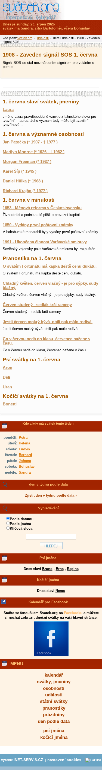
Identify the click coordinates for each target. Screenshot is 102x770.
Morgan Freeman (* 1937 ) (27, 161)
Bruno (47, 569)
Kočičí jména (48, 580)
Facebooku (73, 613)
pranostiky (53, 708)
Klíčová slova (21, 528)
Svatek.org (25, 38)
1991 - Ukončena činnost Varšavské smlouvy (45, 242)
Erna (60, 569)
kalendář (54, 675)
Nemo (60, 591)
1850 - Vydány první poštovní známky (38, 225)
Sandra (25, 472)
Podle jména (20, 524)
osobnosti (53, 688)
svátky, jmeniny (53, 681)
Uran (7, 387)
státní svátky (53, 701)
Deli (6, 377)
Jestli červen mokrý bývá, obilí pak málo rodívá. (47, 322)
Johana (25, 461)
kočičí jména (53, 737)
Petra (23, 437)
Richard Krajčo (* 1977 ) (25, 191)
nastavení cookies (64, 760)
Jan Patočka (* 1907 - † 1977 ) (30, 142)
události (54, 694)
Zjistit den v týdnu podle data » (51, 495)
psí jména (53, 730)
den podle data (54, 721)
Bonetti (10, 404)
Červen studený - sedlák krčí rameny (37, 305)
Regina (73, 569)
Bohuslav (27, 466)
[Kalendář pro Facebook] (51, 655)
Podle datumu (21, 519)
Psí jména (47, 558)
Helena (24, 443)
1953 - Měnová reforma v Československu (42, 208)
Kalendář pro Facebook (48, 602)
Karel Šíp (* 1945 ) (19, 171)
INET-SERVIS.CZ (28, 760)
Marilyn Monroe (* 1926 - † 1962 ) (33, 152)
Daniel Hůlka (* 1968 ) (23, 181)
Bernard (25, 455)
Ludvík (24, 449)
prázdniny (53, 714)
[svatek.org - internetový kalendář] (32, 10)
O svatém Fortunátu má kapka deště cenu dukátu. (50, 266)
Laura (8, 109)
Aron (7, 367)
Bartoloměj (52, 28)
